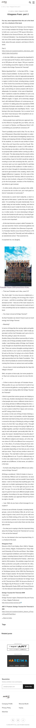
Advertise (5, 712)
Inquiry (21, 708)
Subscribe (28, 686)
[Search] (30, 2)
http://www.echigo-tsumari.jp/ (11, 602)
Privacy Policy (6, 708)
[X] (13, 720)
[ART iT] (18, 697)
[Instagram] (18, 720)
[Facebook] (23, 720)
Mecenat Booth (23, 704)
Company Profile (7, 704)
